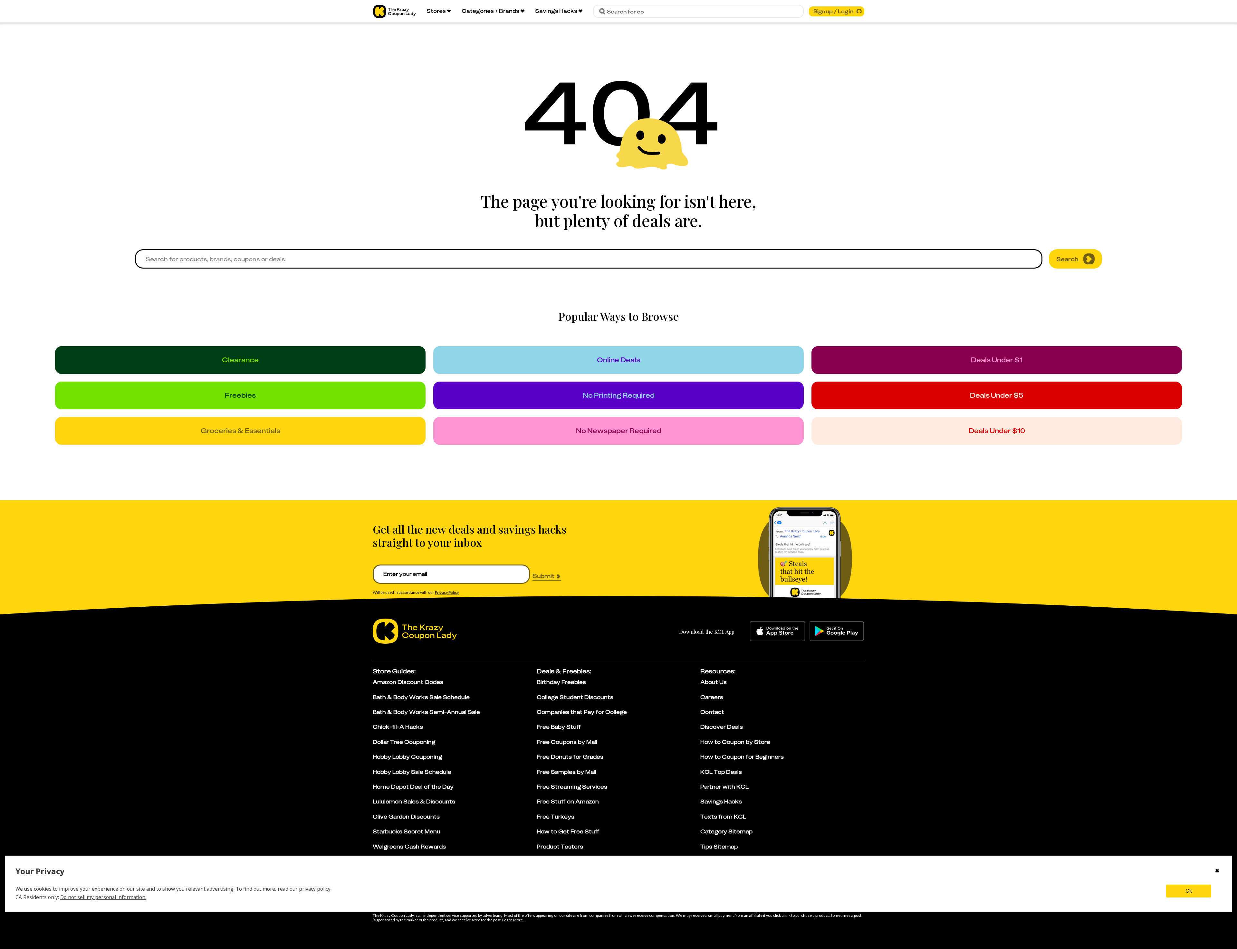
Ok (1188, 891)
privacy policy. (315, 888)
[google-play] (836, 631)
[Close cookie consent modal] (1217, 871)
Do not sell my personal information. (103, 897)
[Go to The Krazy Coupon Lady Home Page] (394, 11)
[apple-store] (777, 631)
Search (1067, 259)
